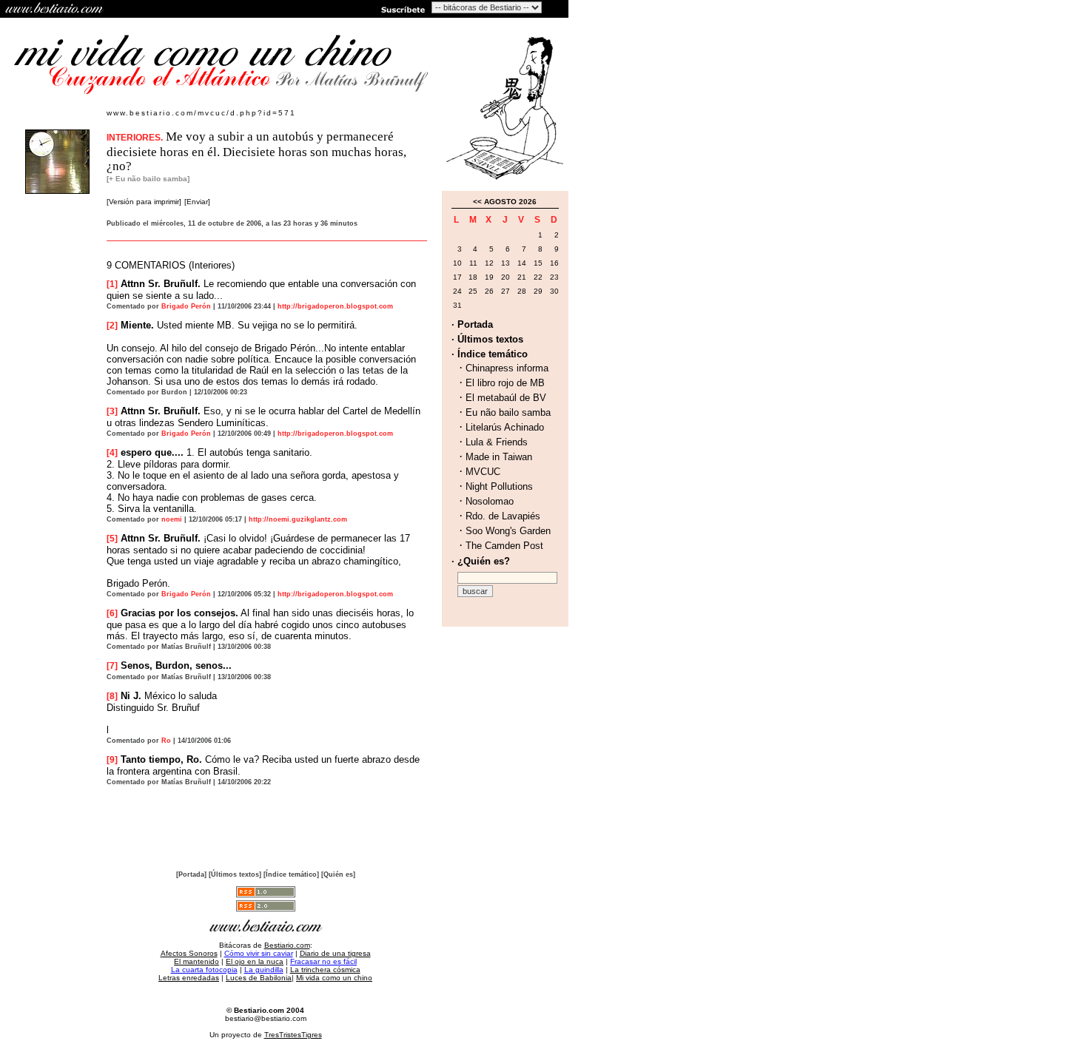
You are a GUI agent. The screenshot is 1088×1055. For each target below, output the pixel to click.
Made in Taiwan (499, 456)
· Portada (472, 324)
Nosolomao (490, 501)
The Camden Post (504, 545)
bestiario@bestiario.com (265, 1018)
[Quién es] (338, 874)
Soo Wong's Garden (508, 530)
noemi (171, 519)
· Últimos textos (487, 339)
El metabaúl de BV (506, 397)
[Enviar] (197, 202)
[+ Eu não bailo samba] (148, 179)
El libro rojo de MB (505, 382)
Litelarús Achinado (505, 427)
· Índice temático (489, 354)
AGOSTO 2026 (510, 202)
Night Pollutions (499, 486)
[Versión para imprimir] (144, 202)
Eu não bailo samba (508, 412)
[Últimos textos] (235, 874)
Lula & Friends (497, 442)
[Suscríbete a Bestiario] (402, 9)
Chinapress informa (507, 368)
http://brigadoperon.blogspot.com (335, 306)
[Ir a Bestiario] (55, 9)
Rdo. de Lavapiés (503, 516)
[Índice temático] (291, 874)
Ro (166, 740)
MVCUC (483, 471)
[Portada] (191, 874)
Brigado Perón (186, 306)
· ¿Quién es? (480, 561)
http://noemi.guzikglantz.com (298, 519)
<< (477, 202)
